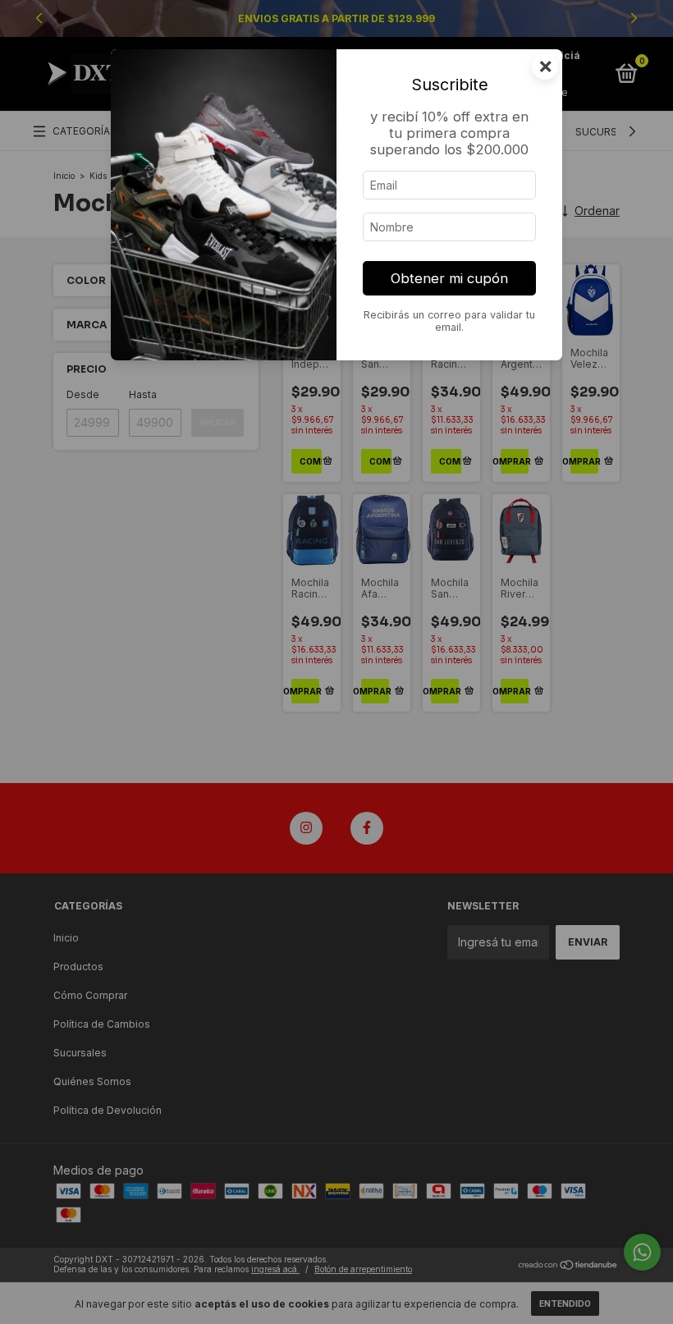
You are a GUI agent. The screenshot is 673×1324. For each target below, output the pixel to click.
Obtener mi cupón (449, 278)
